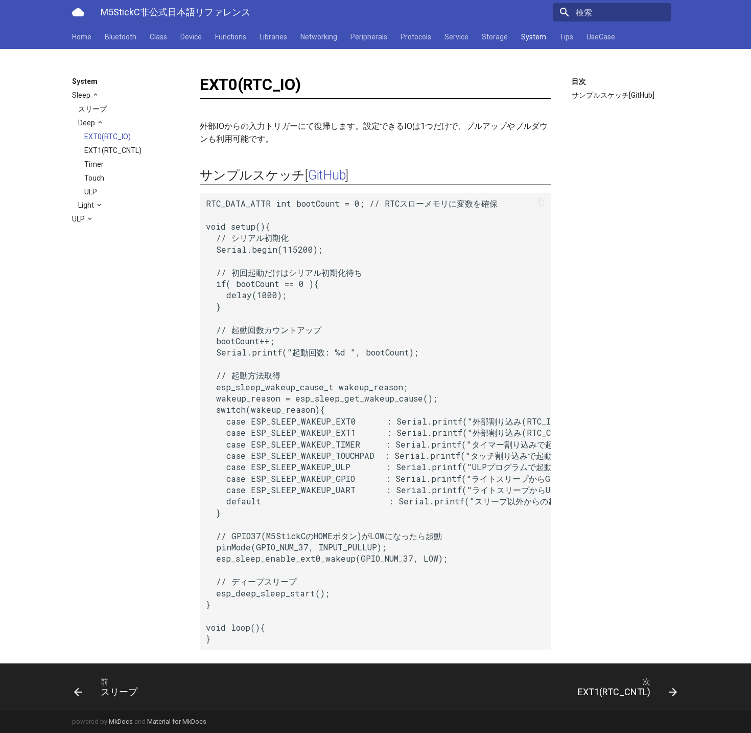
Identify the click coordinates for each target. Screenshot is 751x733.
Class (158, 37)
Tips (566, 37)
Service (456, 37)
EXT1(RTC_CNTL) (113, 150)
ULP (90, 192)
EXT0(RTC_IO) (107, 136)
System (533, 37)
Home (81, 37)
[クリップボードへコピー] (541, 203)
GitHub (327, 175)
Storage (495, 37)
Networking (318, 37)
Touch (94, 178)
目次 (579, 81)
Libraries (273, 37)
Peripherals (368, 37)
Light (87, 205)
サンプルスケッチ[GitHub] (613, 95)
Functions (230, 37)
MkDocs (121, 721)
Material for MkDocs (176, 721)
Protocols (416, 37)
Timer (94, 164)
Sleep (82, 95)
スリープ (92, 109)
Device (191, 37)
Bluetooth (120, 37)
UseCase (600, 37)
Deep (87, 123)
